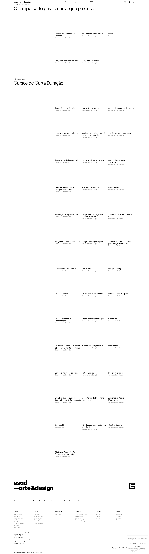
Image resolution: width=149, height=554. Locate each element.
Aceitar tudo (133, 543)
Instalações (37, 521)
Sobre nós (37, 514)
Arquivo (98, 521)
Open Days (17, 527)
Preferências (138, 546)
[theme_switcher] (133, 2)
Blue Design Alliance (81, 514)
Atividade (93, 2)
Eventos (98, 514)
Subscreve (17, 501)
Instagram (119, 514)
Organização (38, 518)
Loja (97, 520)
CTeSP (15, 520)
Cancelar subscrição (19, 543)
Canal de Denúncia (18, 534)
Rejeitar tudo (142, 543)
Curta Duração (18, 521)
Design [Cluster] (80, 521)
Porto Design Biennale (81, 520)
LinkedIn (118, 518)
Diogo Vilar (21, 552)
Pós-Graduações (18, 518)
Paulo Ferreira (40, 552)
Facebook (119, 516)
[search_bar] (125, 2)
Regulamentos (38, 523)
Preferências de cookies (20, 541)
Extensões (85, 2)
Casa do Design (79, 516)
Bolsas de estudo (19, 523)
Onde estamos (38, 516)
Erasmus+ (16, 525)
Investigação (75, 2)
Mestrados (17, 516)
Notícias (98, 516)
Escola (67, 2)
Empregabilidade (39, 520)
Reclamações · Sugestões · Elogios (23, 532)
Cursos (61, 2)
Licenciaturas (18, 514)
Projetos (98, 518)
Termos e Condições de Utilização (22, 539)
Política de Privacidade (19, 536)
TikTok (118, 520)
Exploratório (78, 518)
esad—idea (58, 514)
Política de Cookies (18, 537)
